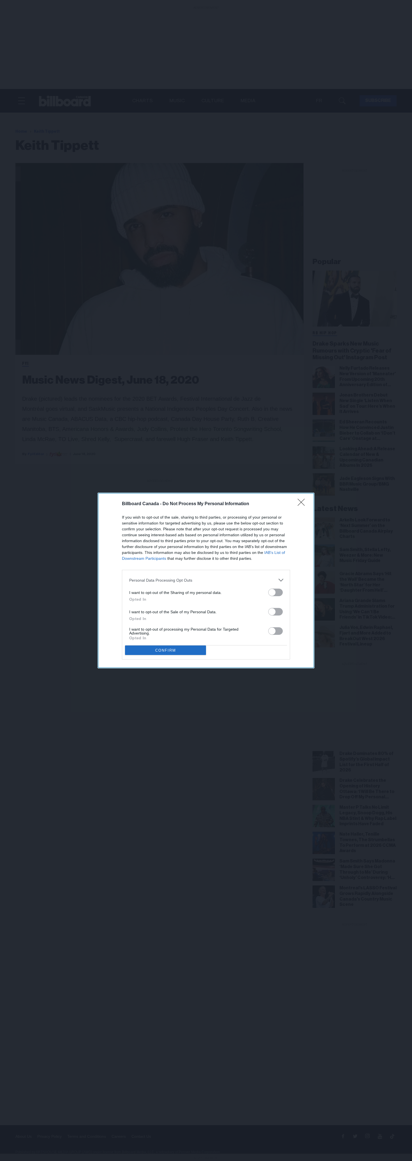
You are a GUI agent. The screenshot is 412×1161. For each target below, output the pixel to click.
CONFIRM (165, 650)
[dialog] (206, 580)
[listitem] (206, 580)
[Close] (303, 504)
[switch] (275, 592)
